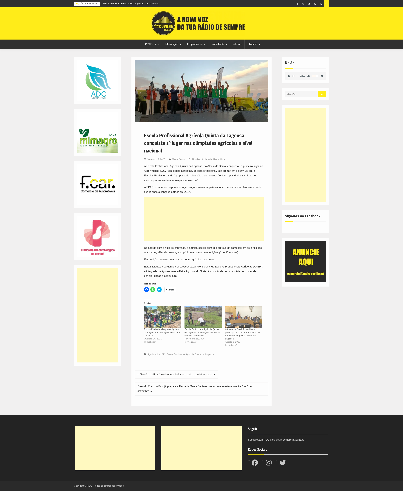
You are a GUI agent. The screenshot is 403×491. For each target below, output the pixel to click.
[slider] (295, 76)
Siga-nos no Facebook (302, 216)
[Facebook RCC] (297, 4)
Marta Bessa (178, 159)
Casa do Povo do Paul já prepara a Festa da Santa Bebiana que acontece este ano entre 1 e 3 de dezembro (194, 389)
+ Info (236, 44)
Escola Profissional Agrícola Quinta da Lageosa (190, 354)
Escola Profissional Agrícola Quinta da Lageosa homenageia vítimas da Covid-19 (162, 332)
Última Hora (219, 159)
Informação (171, 44)
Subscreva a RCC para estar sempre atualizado (276, 439)
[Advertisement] (204, 219)
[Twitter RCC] (309, 4)
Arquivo (253, 44)
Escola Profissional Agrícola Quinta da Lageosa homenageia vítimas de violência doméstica (202, 332)
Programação (194, 44)
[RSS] (314, 4)
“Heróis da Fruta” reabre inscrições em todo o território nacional (177, 374)
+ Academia (217, 44)
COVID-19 (150, 44)
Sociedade (206, 159)
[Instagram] (303, 4)
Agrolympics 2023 (156, 354)
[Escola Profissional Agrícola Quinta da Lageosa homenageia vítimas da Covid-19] (162, 317)
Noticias (196, 159)
